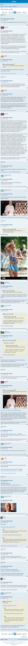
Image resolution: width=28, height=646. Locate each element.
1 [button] (6, 12)
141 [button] (12, 12)
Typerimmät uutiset (6, 9)
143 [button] (17, 12)
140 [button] (9, 12)
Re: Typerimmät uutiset (7, 19)
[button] (3, 12)
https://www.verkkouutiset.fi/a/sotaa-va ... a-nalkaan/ (12, 470)
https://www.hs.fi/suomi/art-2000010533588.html (11, 171)
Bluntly (5, 601)
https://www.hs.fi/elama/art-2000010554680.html (11, 570)
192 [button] (23, 12)
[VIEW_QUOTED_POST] (14, 64)
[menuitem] (2, 4)
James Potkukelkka (7, 229)
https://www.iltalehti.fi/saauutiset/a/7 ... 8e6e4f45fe (11, 433)
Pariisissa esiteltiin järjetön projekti (8, 526)
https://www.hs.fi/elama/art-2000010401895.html (11, 485)
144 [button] (20, 12)
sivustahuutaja (7, 64)
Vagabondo (6, 314)
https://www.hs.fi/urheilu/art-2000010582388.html (11, 410)
